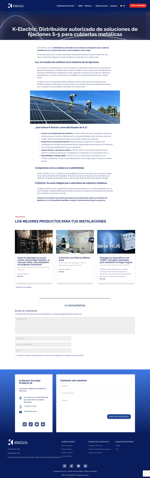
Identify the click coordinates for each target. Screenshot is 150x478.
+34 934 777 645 (30, 406)
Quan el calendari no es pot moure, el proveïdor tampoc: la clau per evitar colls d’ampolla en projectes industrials (33, 261)
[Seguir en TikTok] (31, 424)
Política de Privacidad (75, 471)
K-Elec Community (138, 5)
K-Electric (36, 267)
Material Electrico (64, 265)
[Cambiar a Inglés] (124, 6)
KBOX (80, 6)
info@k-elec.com (30, 411)
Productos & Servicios (65, 6)
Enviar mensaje (119, 416)
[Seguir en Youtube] (37, 424)
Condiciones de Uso (60, 471)
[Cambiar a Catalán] (121, 6)
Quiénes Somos (102, 6)
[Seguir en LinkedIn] (43, 424)
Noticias (72, 265)
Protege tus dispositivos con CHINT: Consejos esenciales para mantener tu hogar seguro (116, 260)
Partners (88, 6)
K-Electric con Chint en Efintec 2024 (74, 258)
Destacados (29, 267)
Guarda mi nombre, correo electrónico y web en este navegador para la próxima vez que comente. (50, 355)
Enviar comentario (124, 360)
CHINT (69, 263)
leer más (20, 276)
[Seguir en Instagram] (25, 424)
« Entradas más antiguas (23, 287)
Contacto (113, 6)
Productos (43, 267)
